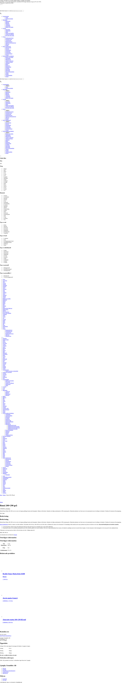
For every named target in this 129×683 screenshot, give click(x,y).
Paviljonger (7, 51)
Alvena (4, 283)
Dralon (5, 199)
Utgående (5, 479)
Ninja (4, 404)
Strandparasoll (7, 270)
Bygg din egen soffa (9, 35)
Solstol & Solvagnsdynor (10, 42)
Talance (4, 470)
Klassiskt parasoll (7, 269)
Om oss (4, 668)
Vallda (4, 480)
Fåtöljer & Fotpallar (9, 33)
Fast (5, 239)
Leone (4, 375)
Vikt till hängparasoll (8, 277)
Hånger (4, 348)
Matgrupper (7, 21)
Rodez (4, 444)
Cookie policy (6, 672)
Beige (5, 168)
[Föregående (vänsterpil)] (2, 341)
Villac (4, 486)
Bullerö (4, 310)
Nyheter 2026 (6, 408)
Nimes (4, 403)
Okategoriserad (6, 409)
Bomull (5, 198)
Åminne (4, 286)
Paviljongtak (8, 52)
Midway (4, 397)
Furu (5, 201)
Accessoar (5, 280)
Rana (4, 442)
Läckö (4, 368)
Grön (5, 174)
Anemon (4, 289)
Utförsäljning (5, 478)
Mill (3, 398)
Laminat (6, 205)
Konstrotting (6, 203)
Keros (4, 360)
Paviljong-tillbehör (7, 436)
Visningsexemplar (9, 18)
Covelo (4, 319)
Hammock (7, 65)
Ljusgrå (5, 176)
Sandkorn (5, 448)
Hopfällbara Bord (7, 242)
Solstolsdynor (8, 336)
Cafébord (6, 238)
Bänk (5, 225)
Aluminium (6, 197)
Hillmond (5, 353)
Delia (4, 321)
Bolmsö (4, 306)
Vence (4, 484)
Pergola (7, 54)
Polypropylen (7, 214)
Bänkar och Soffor (9, 27)
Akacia (5, 195)
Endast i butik (6, 339)
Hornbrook (5, 354)
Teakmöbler (7, 58)
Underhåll (7, 474)
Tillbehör (5, 473)
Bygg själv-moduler (7, 313)
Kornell (4, 363)
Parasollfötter (8, 50)
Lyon (4, 388)
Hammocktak (8, 67)
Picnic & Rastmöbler (9, 71)
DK (3, 324)
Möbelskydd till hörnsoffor (13, 426)
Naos (4, 400)
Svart (5, 187)
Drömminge (5, 326)
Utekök (7, 73)
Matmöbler (5, 19)
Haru (4, 349)
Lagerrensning (6, 16)
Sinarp (4, 450)
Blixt (4, 304)
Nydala (4, 407)
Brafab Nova (5, 309)
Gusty (4, 347)
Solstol (5, 261)
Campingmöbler (8, 75)
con (3, 318)
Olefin (5, 210)
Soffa (5, 258)
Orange (5, 182)
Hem (1, 495)
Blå (5, 170)
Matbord (7, 22)
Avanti (4, 297)
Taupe (5, 189)
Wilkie (4, 491)
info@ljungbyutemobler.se (5, 635)
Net (3, 402)
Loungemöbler (6, 379)
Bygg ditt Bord (6, 312)
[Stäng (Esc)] (127, 1)
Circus (4, 316)
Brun (5, 171)
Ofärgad (6, 180)
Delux (4, 322)
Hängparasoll (8, 47)
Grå (5, 172)
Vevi (4, 485)
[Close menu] (0, 4)
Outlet (6, 17)
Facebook (5, 678)
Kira (4, 361)
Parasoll (7, 48)
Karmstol (6, 229)
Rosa (5, 184)
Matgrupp (6, 254)
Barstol (5, 226)
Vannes (4, 483)
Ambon (4, 284)
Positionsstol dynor (9, 38)
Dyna (4, 327)
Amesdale (5, 285)
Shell (4, 449)
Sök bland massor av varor (5, 10)
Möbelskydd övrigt (12, 425)
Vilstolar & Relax (9, 62)
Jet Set (4, 356)
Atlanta (4, 296)
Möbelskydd (8, 59)
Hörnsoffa (6, 253)
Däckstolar (7, 69)
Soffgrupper (7, 30)
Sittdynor (7, 44)
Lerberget (5, 377)
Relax (4, 443)
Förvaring (5, 343)
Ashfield (4, 292)
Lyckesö (4, 386)
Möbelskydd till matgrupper (14, 427)
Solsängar (7, 63)
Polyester (6, 213)
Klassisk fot (6, 275)
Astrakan (5, 295)
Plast (5, 211)
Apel (4, 290)
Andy (4, 287)
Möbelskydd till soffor (12, 429)
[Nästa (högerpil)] (126, 341)
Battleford (5, 300)
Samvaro (4, 447)
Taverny (4, 471)
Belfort (4, 301)
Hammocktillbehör (9, 421)
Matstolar (7, 23)
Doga (4, 325)
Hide (4, 351)
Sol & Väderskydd (7, 46)
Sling (4, 454)
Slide (4, 453)
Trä (4, 219)
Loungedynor (8, 40)
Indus (4, 355)
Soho (4, 456)
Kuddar (7, 45)
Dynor (4, 36)
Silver (5, 186)
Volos (4, 489)
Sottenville (5, 468)
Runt (5, 245)
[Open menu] (1, 4)
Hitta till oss (5, 673)
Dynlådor (7, 68)
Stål (5, 215)
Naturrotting (6, 209)
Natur (5, 179)
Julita (4, 357)
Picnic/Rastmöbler (9, 430)
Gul (5, 175)
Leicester (5, 374)
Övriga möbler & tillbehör (8, 56)
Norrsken (5, 406)
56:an (4, 279)
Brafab (15, 534)
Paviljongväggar (8, 53)
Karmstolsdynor (8, 331)
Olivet (4, 410)
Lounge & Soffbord (9, 34)
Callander (5, 314)
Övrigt (5, 255)
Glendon (4, 345)
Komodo (4, 362)
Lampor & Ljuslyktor (7, 372)
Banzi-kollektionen (4, 524)
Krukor (6, 76)
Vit (4, 190)
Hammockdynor (8, 41)
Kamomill (5, 359)
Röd (5, 183)
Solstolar (7, 432)
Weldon (4, 490)
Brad (4, 307)
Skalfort (4, 451)
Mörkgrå (6, 178)
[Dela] (124, 1)
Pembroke (5, 438)
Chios (4, 315)
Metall (5, 207)
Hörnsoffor (7, 29)
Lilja (4, 378)
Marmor (5, 206)
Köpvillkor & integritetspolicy (9, 670)
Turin (4, 476)
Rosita (4, 445)
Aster (4, 293)
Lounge (4, 28)
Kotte (4, 365)
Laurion (4, 373)
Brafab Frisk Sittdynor (7, 308)
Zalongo (4, 492)
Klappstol (6, 230)
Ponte (4, 439)
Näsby (4, 401)
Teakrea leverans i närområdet (11, 371)
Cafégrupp (7, 24)
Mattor (6, 64)
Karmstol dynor (8, 39)
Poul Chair (5, 441)
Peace (4, 437)
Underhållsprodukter (7, 477)
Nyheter (4, 669)
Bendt (4, 303)
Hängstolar (7, 70)
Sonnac (4, 467)
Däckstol (6, 227)
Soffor (6, 32)
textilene (6, 218)
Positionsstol (6, 231)
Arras (4, 291)
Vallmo (4, 482)
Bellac (4, 302)
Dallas (4, 320)
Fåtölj (5, 250)
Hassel (4, 350)
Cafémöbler (7, 26)
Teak (5, 217)
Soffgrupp (6, 259)
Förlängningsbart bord (8, 241)
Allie (4, 281)
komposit (6, 202)
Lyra (4, 389)
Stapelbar (6, 233)
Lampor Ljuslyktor (9, 60)
